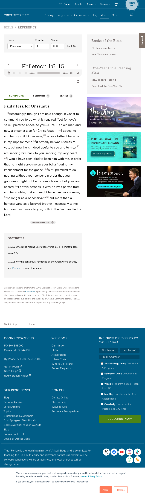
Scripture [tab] (16, 95)
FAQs (54, 350)
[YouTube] (121, 452)
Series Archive (12, 407)
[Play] (20, 73)
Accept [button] (106, 489)
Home (31, 324)
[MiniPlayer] (77, 73)
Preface (16, 268)
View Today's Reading (103, 79)
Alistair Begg (58, 355)
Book (10, 40)
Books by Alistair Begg (17, 439)
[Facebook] (114, 452)
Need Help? (11, 371)
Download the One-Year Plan (107, 86)
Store (115, 15)
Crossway (30, 291)
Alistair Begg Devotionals (18, 416)
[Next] (25, 73)
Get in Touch (12, 366)
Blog (94, 15)
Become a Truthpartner (65, 411)
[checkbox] (119, 386)
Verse (54, 40)
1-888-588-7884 (30, 359)
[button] (78, 82)
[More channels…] (137, 459)
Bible (6, 429)
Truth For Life (16, 15)
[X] (106, 452)
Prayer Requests (61, 368)
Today (49, 15)
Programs (62, 15)
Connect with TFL (14, 434)
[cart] (117, 4)
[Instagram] (129, 452)
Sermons (80, 15)
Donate (104, 4)
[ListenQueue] (8, 73)
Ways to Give (59, 407)
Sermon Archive (13, 402)
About (90, 4)
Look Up (71, 46)
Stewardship (58, 402)
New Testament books (103, 54)
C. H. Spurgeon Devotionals (20, 420)
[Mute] (71, 73)
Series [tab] (66, 95)
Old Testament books (103, 48)
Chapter (40, 40)
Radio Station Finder (16, 375)
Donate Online (59, 397)
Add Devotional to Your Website (22, 425)
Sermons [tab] (41, 95)
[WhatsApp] (129, 459)
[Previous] (14, 73)
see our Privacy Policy (91, 476)
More (103, 15)
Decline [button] (121, 489)
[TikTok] (137, 452)
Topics (7, 411)
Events (78, 4)
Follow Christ (59, 359)
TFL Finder (64, 4)
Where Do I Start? (62, 364)
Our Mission (58, 345)
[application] (43, 73)
